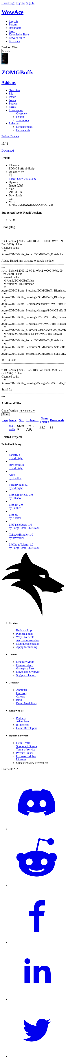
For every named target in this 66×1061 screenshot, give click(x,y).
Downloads (57, 420)
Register (20, 3)
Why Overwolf (25, 637)
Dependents (23, 130)
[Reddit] (37, 885)
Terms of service (25, 749)
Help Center (23, 742)
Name (12, 420)
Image (12, 96)
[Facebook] (37, 942)
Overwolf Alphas (26, 756)
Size (21, 420)
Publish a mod (24, 633)
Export (20, 116)
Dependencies (24, 126)
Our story (21, 693)
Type (5, 420)
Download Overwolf (28, 671)
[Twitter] (37, 1056)
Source (13, 103)
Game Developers (26, 728)
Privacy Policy (24, 752)
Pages (12, 106)
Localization (16, 110)
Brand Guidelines (26, 703)
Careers (20, 696)
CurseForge (8, 3)
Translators (22, 120)
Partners (20, 718)
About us (21, 689)
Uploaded (32, 420)
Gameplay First (25, 668)
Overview (14, 90)
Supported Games (26, 746)
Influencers (22, 724)
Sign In (30, 3)
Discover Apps (24, 665)
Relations (14, 123)
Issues (12, 100)
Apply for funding (26, 647)
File (11, 93)
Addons (8, 82)
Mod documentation (27, 643)
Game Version (44, 420)
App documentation (27, 640)
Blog (19, 699)
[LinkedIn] (37, 999)
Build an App (24, 630)
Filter (5, 414)
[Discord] (37, 828)
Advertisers (22, 721)
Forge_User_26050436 (22, 178)
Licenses (21, 759)
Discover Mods (25, 661)
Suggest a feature (26, 675)
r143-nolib (12, 427)
